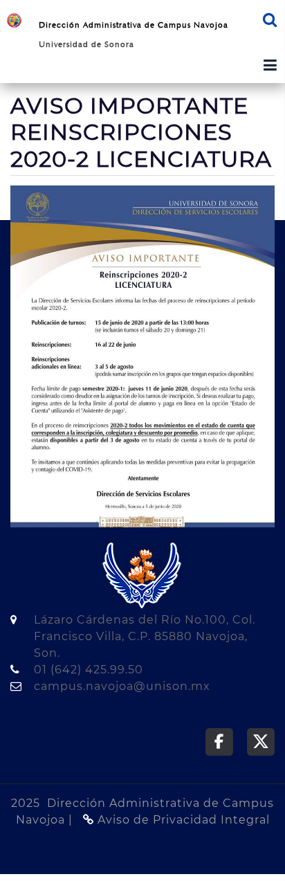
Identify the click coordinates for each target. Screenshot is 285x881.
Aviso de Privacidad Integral (182, 819)
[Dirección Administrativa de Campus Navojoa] (14, 19)
